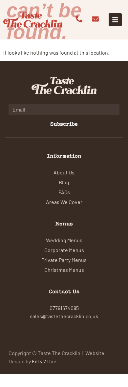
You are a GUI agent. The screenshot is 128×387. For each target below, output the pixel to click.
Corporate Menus (64, 249)
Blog (64, 182)
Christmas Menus (64, 269)
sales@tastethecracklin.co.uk (64, 316)
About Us (64, 172)
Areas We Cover (64, 201)
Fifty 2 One (44, 361)
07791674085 (64, 307)
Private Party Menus (64, 259)
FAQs (64, 192)
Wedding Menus (64, 240)
